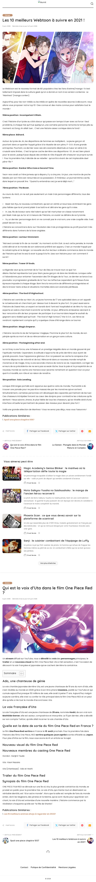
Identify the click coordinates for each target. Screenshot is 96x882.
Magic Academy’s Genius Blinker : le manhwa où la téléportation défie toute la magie (54, 470)
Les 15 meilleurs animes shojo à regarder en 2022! (30, 813)
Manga (7, 15)
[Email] (90, 431)
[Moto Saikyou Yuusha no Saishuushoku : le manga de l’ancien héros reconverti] (11, 496)
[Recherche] (92, 4)
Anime (7, 583)
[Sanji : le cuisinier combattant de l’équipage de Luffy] (11, 546)
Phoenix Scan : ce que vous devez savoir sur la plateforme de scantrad (52, 517)
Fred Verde (31, 483)
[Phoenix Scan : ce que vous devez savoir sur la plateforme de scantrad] (11, 521)
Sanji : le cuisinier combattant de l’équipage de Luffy (56, 540)
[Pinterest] (82, 431)
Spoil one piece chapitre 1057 (19, 419)
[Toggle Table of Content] (20, 673)
